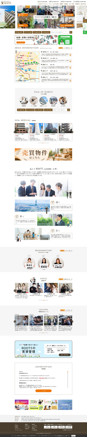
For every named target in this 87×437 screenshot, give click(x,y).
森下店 (46, 19)
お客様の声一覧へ (67, 279)
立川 (40, 417)
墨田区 (25, 416)
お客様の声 (77, 4)
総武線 (35, 419)
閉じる (73, 435)
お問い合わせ (83, 4)
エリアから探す (55, 4)
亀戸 (24, 417)
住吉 (36, 420)
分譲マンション (34, 427)
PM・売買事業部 (56, 9)
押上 (22, 420)
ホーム (50, 4)
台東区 (28, 416)
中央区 (31, 416)
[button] (15, 132)
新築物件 (33, 424)
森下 (32, 420)
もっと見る (43, 390)
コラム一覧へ (67, 310)
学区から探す (46, 32)
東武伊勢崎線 (43, 419)
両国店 (49, 13)
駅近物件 (33, 428)
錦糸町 (26, 420)
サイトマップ (17, 428)
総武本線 (47, 419)
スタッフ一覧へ (68, 250)
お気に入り (45, 3)
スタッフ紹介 (71, 4)
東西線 (58, 419)
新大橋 (31, 417)
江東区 (22, 416)
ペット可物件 (34, 425)
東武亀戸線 (51, 419)
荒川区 (33, 416)
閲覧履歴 (40, 3)
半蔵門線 (22, 419)
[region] (43, 379)
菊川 (34, 420)
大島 (22, 417)
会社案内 (66, 4)
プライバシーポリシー (19, 430)
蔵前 (44, 420)
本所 (33, 417)
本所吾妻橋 (41, 420)
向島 (26, 417)
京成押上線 (55, 419)
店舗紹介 (61, 4)
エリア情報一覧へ (67, 47)
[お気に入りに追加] (27, 124)
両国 (38, 417)
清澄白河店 (7, 15)
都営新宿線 (31, 419)
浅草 (36, 417)
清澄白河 (29, 420)
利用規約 (16, 427)
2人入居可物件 (34, 430)
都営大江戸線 (27, 419)
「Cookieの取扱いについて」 (60, 435)
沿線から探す (19, 32)
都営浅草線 (38, 419)
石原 (28, 417)
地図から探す (37, 32)
